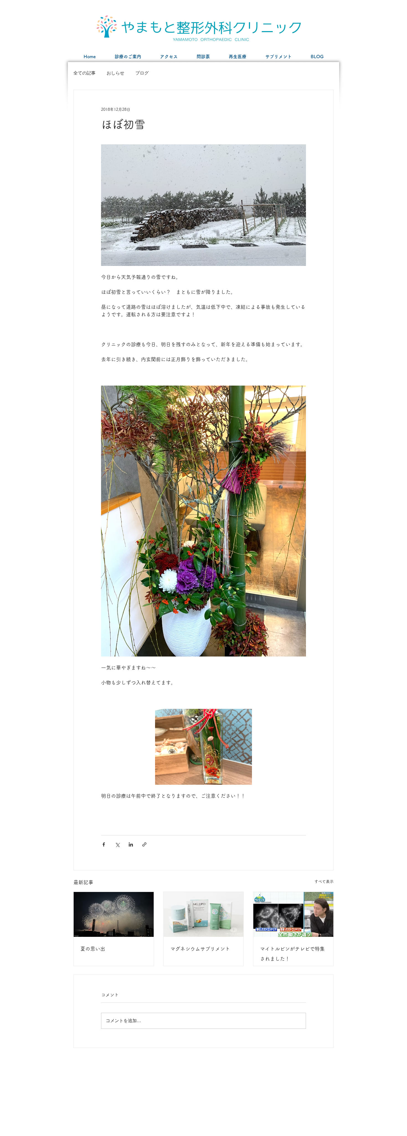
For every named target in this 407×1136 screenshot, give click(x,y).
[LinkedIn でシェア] (130, 844)
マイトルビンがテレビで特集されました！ (292, 953)
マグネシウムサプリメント (200, 948)
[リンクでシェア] (144, 844)
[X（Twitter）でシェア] (117, 844)
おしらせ (115, 73)
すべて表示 (324, 881)
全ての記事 (84, 73)
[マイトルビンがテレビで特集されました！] (293, 914)
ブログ (142, 73)
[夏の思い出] (114, 914)
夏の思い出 (92, 948)
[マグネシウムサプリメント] (204, 914)
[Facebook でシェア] (103, 844)
